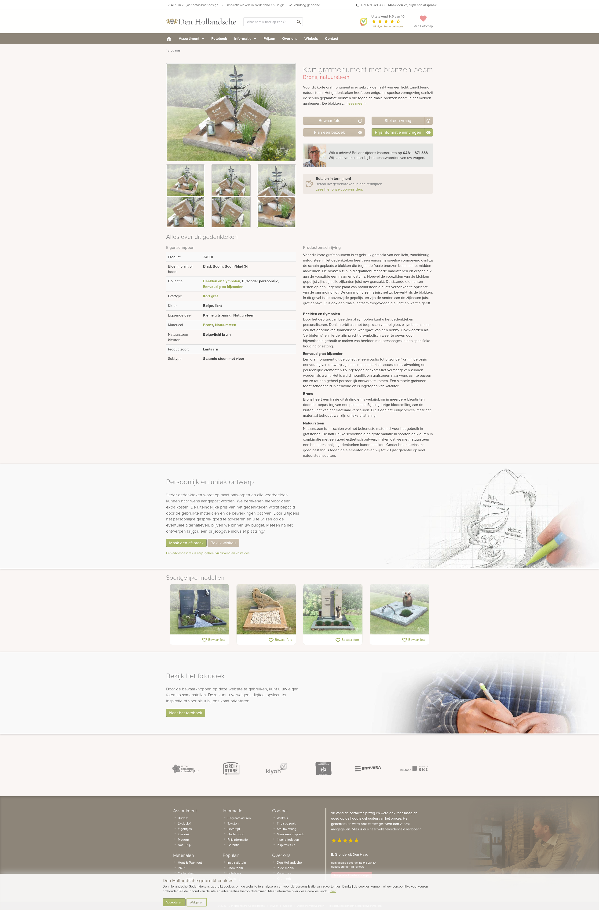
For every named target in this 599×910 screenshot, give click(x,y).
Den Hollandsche (289, 862)
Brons (208, 325)
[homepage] (169, 38)
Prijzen (269, 38)
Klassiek (184, 834)
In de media (285, 868)
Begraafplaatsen (239, 818)
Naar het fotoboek (185, 713)
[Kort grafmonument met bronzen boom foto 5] (231, 212)
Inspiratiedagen (288, 839)
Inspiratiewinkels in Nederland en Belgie (255, 5)
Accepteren (174, 902)
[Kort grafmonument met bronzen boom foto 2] (231, 180)
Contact (331, 38)
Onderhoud (235, 834)
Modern (183, 839)
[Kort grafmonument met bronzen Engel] (332, 609)
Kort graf (210, 296)
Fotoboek (219, 38)
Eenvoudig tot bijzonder (223, 286)
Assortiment (189, 38)
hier (333, 891)
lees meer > (356, 103)
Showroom (235, 868)
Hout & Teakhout (190, 862)
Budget (183, 818)
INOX (182, 868)
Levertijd (233, 828)
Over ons (289, 38)
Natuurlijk (184, 845)
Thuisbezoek (286, 823)
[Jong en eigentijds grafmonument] (199, 609)
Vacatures (284, 873)
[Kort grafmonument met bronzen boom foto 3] (277, 180)
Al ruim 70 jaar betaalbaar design (194, 5)
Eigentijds (185, 828)
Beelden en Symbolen (221, 281)
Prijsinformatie (237, 839)
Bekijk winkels (223, 543)
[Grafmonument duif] (266, 609)
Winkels (311, 38)
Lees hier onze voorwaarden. (339, 189)
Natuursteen (225, 325)
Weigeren (197, 902)
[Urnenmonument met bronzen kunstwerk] (399, 609)
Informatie (243, 38)
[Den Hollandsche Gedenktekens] (201, 21)
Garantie (233, 845)
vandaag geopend (306, 5)
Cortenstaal (186, 873)
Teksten (233, 823)
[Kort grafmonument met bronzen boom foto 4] (185, 212)
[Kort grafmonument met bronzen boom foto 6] (277, 212)
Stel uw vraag (286, 828)
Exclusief (184, 823)
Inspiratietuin (236, 862)
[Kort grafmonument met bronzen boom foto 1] (185, 180)
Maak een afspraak (186, 543)
